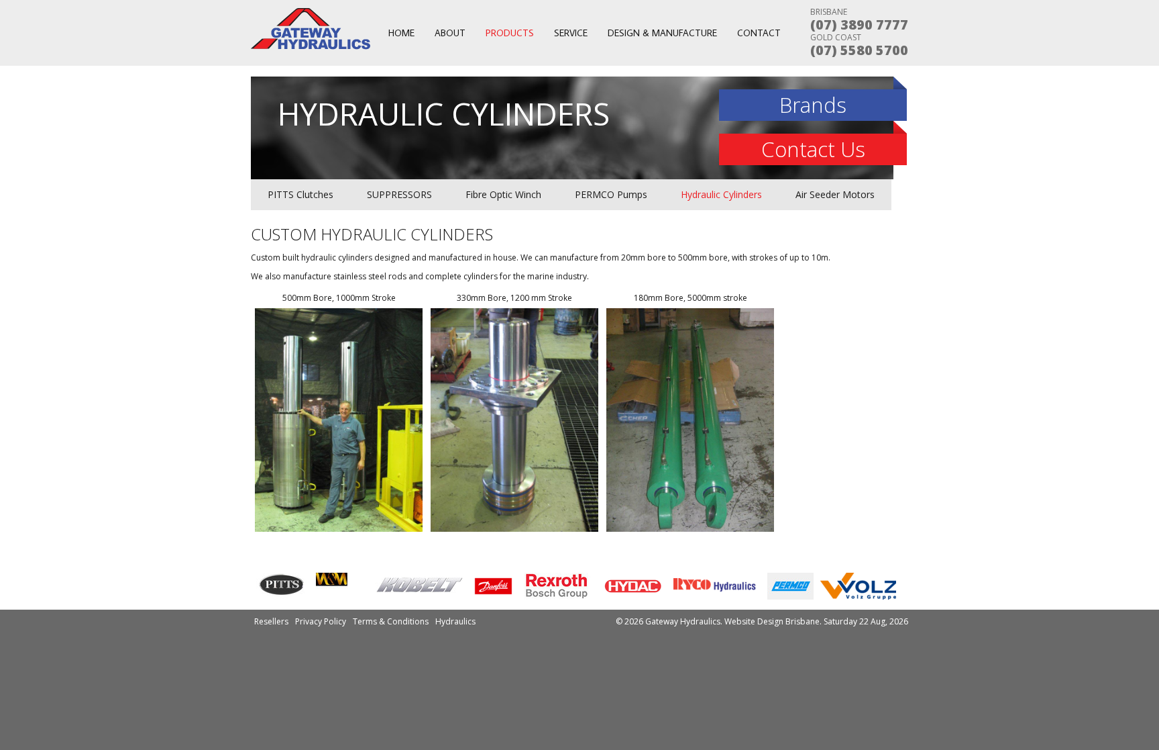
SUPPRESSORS (399, 194)
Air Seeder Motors (835, 194)
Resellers (271, 621)
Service (571, 33)
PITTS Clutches (300, 194)
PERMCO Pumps (611, 194)
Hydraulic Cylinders (721, 194)
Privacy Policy (320, 621)
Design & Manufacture (662, 33)
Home (401, 33)
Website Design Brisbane (772, 621)
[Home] (311, 46)
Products (510, 33)
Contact (759, 33)
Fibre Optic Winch (503, 194)
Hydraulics (455, 621)
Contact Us (813, 149)
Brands (812, 105)
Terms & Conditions (391, 621)
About (450, 33)
